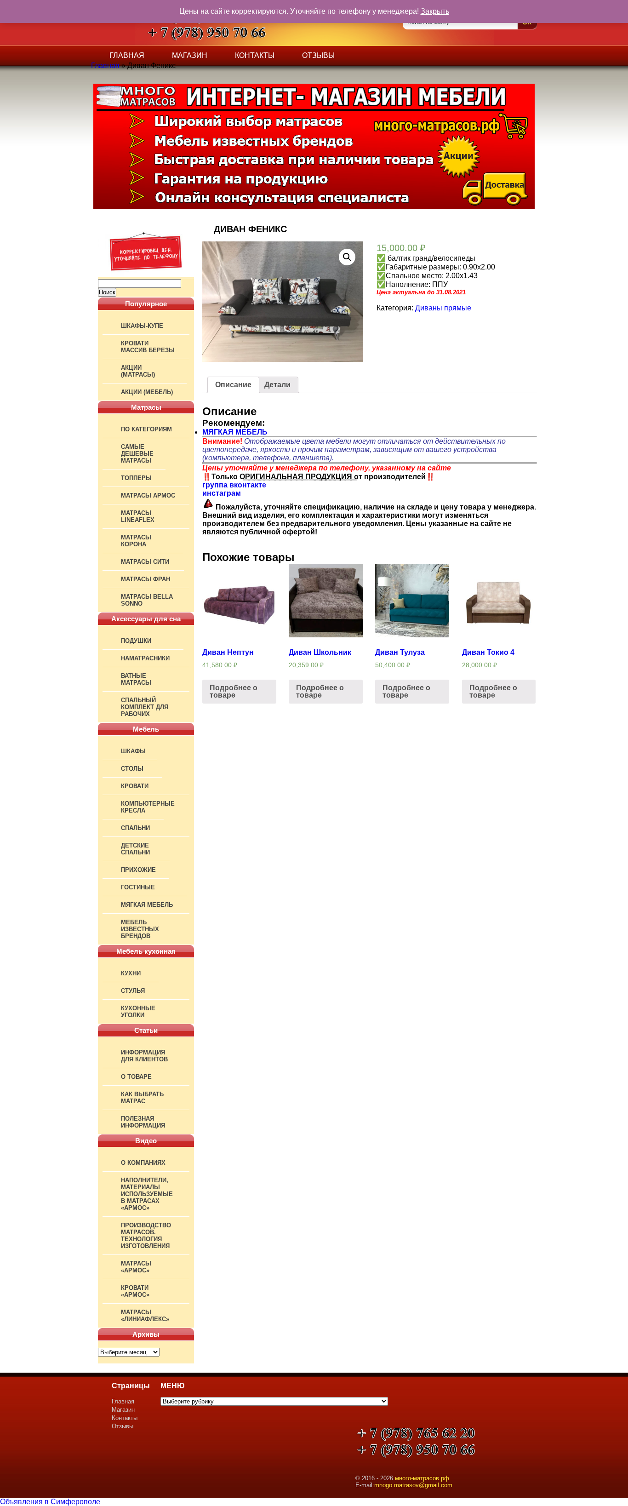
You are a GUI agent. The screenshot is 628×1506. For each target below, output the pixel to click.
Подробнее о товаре (233, 691)
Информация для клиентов (144, 1056)
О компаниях (143, 1162)
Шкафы (133, 751)
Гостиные (138, 887)
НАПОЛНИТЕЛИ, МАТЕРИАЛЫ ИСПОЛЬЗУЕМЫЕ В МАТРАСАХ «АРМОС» (147, 1194)
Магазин (189, 55)
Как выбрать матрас (142, 1098)
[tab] (233, 385)
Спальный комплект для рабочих (144, 707)
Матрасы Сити (145, 561)
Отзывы (318, 55)
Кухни (131, 973)
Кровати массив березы (148, 347)
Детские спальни (135, 849)
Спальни (135, 828)
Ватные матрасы (136, 679)
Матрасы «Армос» (136, 1267)
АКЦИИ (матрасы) (138, 371)
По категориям (146, 429)
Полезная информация (143, 1122)
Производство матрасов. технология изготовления (146, 1235)
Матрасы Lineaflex (137, 516)
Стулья (133, 990)
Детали (277, 385)
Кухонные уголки (138, 1012)
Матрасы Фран (145, 579)
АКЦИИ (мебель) (147, 392)
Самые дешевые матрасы (137, 453)
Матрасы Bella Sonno (147, 600)
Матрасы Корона (136, 541)
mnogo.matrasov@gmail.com (413, 1485)
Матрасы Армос (148, 495)
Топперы (136, 478)
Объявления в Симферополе (50, 1502)
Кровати (134, 786)
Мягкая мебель (147, 904)
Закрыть (435, 11)
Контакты (254, 55)
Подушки (136, 640)
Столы (132, 768)
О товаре (136, 1076)
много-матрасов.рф (422, 1478)
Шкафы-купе (142, 325)
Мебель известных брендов (140, 929)
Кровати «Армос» (135, 1291)
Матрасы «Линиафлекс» (145, 1316)
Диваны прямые (443, 308)
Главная (126, 55)
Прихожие (138, 869)
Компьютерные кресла (148, 807)
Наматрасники (145, 658)
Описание (233, 385)
